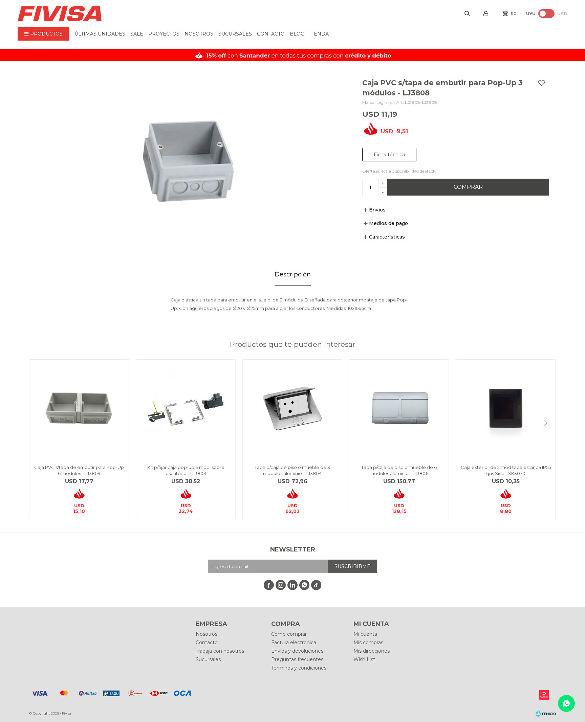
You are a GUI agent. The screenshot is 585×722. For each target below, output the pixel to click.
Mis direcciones (371, 651)
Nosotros (199, 34)
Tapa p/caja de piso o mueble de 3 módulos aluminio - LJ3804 (292, 470)
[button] (545, 423)
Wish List (364, 659)
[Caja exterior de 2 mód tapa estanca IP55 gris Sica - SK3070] (506, 409)
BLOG (297, 34)
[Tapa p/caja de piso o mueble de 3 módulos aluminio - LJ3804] (292, 409)
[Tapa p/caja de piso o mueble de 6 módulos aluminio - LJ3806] (399, 409)
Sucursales (235, 34)
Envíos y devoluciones (297, 651)
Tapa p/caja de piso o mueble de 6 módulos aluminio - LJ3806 (399, 470)
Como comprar (289, 634)
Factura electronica (293, 642)
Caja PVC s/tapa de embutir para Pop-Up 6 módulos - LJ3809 (79, 470)
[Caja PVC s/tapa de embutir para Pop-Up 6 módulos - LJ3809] (79, 409)
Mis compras (368, 642)
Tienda (319, 34)
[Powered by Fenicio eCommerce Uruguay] (546, 713)
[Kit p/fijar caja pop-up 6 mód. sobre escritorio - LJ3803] (186, 409)
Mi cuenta (365, 634)
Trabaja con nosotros (220, 651)
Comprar (468, 187)
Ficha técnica (389, 155)
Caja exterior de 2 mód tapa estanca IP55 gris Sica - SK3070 (506, 470)
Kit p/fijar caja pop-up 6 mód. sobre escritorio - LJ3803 (185, 470)
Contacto (271, 34)
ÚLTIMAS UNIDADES (99, 34)
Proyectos (163, 34)
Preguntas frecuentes (297, 659)
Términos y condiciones (298, 668)
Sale (136, 34)
